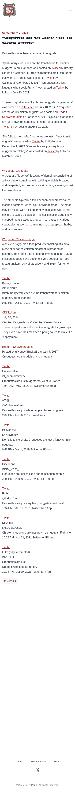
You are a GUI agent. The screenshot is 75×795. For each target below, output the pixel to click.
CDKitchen (27, 107)
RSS (56, 761)
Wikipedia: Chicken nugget (18, 239)
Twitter (55, 68)
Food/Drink (10, 581)
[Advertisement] (37, 624)
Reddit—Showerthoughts (17, 346)
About (19, 761)
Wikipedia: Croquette (15, 170)
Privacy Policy (38, 761)
